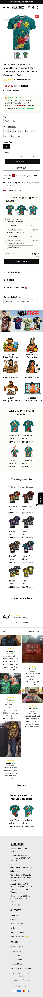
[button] (40, 498)
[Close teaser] (37, 505)
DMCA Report (21, 986)
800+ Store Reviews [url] (22, 80)
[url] (26, 109)
